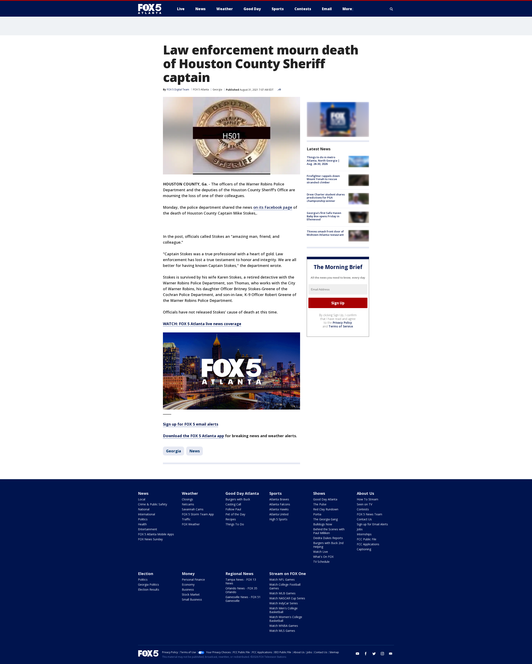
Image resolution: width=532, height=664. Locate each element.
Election (145, 573)
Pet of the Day (235, 514)
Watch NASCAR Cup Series (287, 598)
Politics (143, 519)
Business (188, 589)
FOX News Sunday (150, 539)
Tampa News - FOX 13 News (240, 581)
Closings (187, 499)
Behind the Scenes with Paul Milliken (329, 531)
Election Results (148, 589)
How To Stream (367, 499)
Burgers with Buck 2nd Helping (328, 545)
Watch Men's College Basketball (283, 610)
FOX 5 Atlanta (201, 89)
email (390, 653)
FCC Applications (368, 544)
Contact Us (364, 519)
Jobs (360, 529)
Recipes (230, 519)
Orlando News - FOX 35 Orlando (241, 590)
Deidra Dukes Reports (328, 538)
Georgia (217, 89)
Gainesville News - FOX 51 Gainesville (243, 599)
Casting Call (233, 504)
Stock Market (191, 594)
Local (141, 499)
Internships (364, 534)
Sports (275, 493)
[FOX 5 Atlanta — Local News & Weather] (151, 9)
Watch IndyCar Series (283, 603)
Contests (363, 509)
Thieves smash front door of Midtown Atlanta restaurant (325, 233)
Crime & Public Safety (152, 504)
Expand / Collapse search (391, 9)
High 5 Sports (278, 519)
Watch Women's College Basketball (285, 619)
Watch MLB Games (282, 593)
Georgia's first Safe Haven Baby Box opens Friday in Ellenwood (324, 216)
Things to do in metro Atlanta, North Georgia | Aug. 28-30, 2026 (323, 160)
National (143, 509)
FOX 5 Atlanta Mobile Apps (156, 534)
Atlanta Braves (279, 499)
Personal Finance (193, 579)
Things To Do (234, 524)
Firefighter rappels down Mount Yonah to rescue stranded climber (323, 179)
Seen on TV (364, 504)
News (194, 450)
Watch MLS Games (282, 631)
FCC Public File (366, 539)
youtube (357, 653)
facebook (365, 653)
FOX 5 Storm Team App (198, 514)
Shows (319, 493)
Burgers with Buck (237, 499)
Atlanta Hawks (279, 509)
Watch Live (320, 552)
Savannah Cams (192, 509)
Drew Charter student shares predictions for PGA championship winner (326, 198)
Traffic (186, 519)
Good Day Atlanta (242, 493)
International (146, 514)
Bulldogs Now (322, 524)
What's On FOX (323, 557)
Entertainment (147, 529)
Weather (190, 493)
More (347, 8)
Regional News (239, 573)
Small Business (192, 599)
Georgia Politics (148, 584)
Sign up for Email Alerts (372, 524)
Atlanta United (278, 514)
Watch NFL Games (282, 579)
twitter (374, 653)
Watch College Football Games (284, 586)
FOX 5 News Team (369, 514)
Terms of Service (341, 326)
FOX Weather (191, 524)
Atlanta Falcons (279, 504)
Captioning (364, 549)
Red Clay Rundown (325, 509)
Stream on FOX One (287, 573)
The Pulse (319, 504)
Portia (317, 514)
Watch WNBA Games (283, 626)
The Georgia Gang (325, 519)
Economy (188, 584)
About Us (365, 493)
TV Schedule (321, 562)
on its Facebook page (272, 207)
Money (188, 573)
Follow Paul (233, 509)
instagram (382, 653)
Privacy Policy (342, 323)
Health (142, 524)
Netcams (188, 504)
